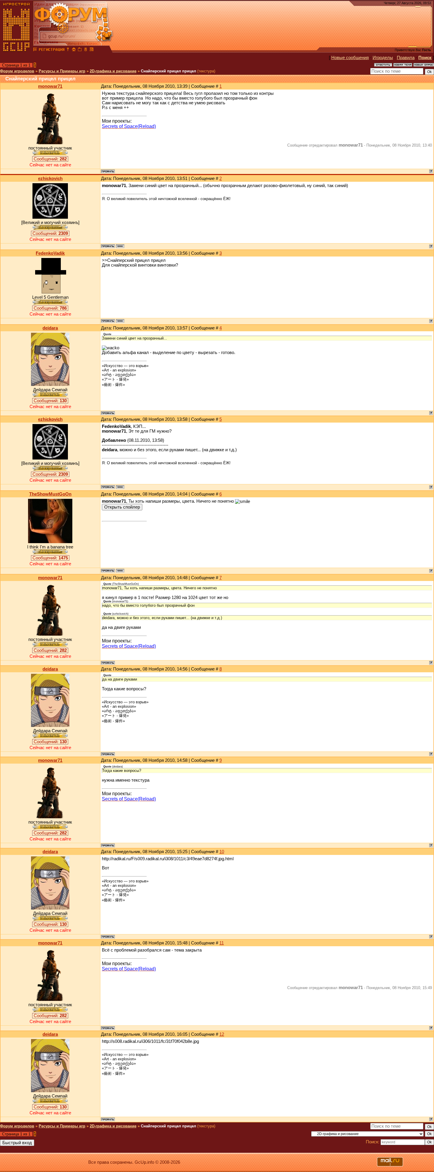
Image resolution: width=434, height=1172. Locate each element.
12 (221, 1034)
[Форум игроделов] (35, 50)
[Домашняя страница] (120, 246)
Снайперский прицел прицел (168, 71)
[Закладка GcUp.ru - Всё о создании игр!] (80, 50)
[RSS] (91, 50)
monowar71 (50, 86)
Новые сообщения (350, 57)
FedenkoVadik (50, 253)
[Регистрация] (51, 50)
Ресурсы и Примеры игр (62, 71)
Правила (406, 57)
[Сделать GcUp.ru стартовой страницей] (74, 50)
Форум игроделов (17, 71)
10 (221, 851)
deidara (50, 328)
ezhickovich (50, 178)
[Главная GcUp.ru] (16, 50)
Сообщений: (50, 159)
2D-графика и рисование (113, 71)
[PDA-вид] (86, 50)
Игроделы (383, 57)
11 (221, 943)
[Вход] (68, 50)
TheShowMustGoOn (50, 494)
